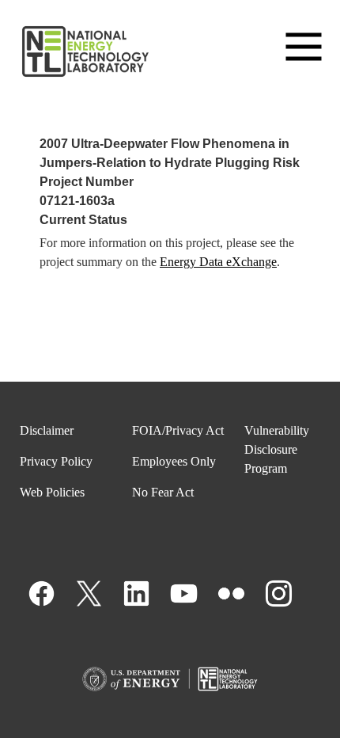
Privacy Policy (56, 461)
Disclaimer (47, 430)
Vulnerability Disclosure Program (276, 449)
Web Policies (52, 492)
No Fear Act (163, 492)
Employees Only (174, 461)
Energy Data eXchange (218, 261)
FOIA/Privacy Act (178, 430)
